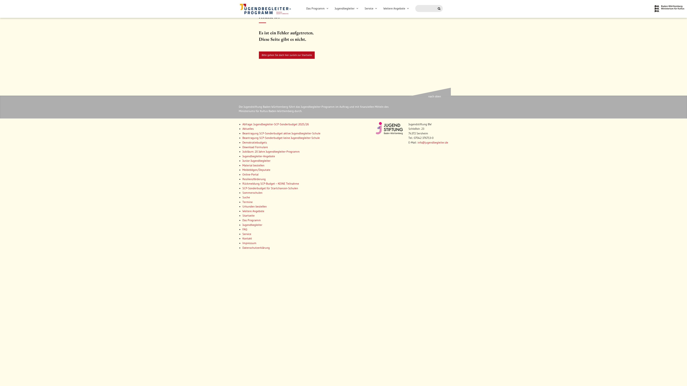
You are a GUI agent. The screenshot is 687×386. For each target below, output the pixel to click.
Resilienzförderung (254, 179)
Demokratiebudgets (254, 142)
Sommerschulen (252, 192)
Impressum (249, 243)
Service (369, 8)
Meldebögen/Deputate (256, 170)
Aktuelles (248, 128)
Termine (247, 202)
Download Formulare (255, 147)
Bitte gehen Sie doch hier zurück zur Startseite (287, 55)
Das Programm (315, 8)
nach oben (434, 96)
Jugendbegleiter (345, 8)
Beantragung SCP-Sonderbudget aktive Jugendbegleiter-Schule (281, 133)
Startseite (248, 215)
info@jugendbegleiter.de (433, 142)
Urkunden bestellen (254, 206)
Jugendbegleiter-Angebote (258, 156)
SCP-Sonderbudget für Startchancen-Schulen (270, 188)
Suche (246, 197)
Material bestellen (253, 165)
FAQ (244, 229)
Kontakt (247, 238)
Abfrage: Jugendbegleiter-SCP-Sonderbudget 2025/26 (275, 124)
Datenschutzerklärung (256, 247)
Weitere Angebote (394, 8)
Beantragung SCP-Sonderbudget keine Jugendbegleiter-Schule (281, 138)
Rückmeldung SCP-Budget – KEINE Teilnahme (270, 183)
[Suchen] (439, 8)
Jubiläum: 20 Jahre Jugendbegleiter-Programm (271, 151)
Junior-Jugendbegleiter (256, 160)
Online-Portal (250, 174)
